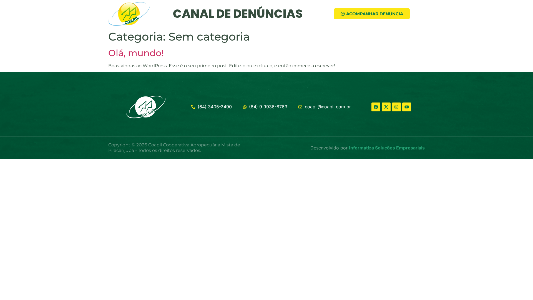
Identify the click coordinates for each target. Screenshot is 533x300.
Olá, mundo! (136, 53)
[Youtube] (406, 106)
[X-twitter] (386, 106)
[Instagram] (396, 106)
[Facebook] (375, 106)
